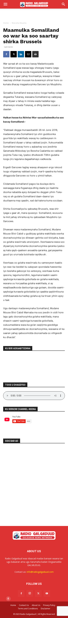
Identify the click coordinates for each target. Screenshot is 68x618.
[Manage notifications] (8, 598)
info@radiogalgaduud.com (40, 571)
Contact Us (24, 605)
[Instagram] (30, 593)
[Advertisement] (34, 14)
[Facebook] (6, 54)
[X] (13, 54)
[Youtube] (47, 593)
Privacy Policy (49, 605)
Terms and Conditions (28, 608)
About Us (36, 605)
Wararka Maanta (19, 23)
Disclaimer (45, 608)
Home (6, 23)
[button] (5, 4)
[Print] (35, 54)
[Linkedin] (21, 54)
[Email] (28, 54)
